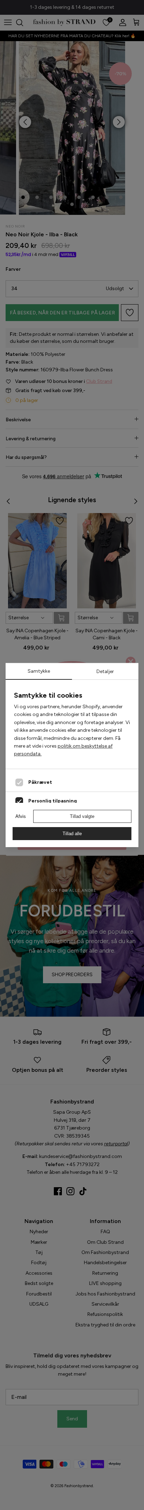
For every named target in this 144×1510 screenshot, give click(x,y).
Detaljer (105, 671)
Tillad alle (72, 833)
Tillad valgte (82, 816)
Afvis (20, 816)
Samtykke (39, 671)
